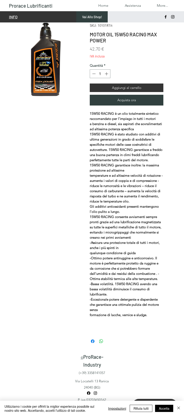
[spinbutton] (100, 74)
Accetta (164, 408)
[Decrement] (93, 74)
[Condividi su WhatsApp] (101, 341)
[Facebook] (165, 17)
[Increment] (107, 74)
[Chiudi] (178, 408)
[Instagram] (173, 17)
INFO (13, 16)
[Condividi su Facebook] (92, 341)
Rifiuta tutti (141, 408)
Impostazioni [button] (117, 408)
